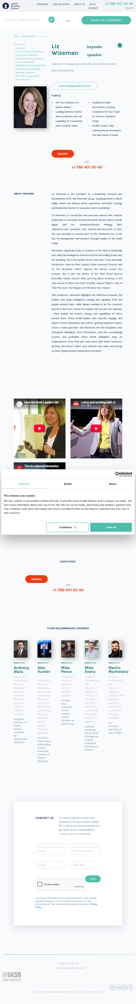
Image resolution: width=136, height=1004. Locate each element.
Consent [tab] (24, 483)
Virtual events (23, 79)
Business (21, 48)
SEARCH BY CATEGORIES (106, 20)
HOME (16, 36)
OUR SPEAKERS (28, 36)
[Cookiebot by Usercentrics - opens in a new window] (117, 474)
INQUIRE (63, 153)
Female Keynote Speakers (29, 58)
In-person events (25, 62)
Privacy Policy (96, 991)
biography (93, 999)
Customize (65, 527)
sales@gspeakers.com (70, 968)
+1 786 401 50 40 (119, 6)
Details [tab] (68, 483)
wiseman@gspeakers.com (74, 85)
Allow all (111, 527)
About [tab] (112, 483)
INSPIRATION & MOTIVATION (30, 65)
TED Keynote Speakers (28, 76)
